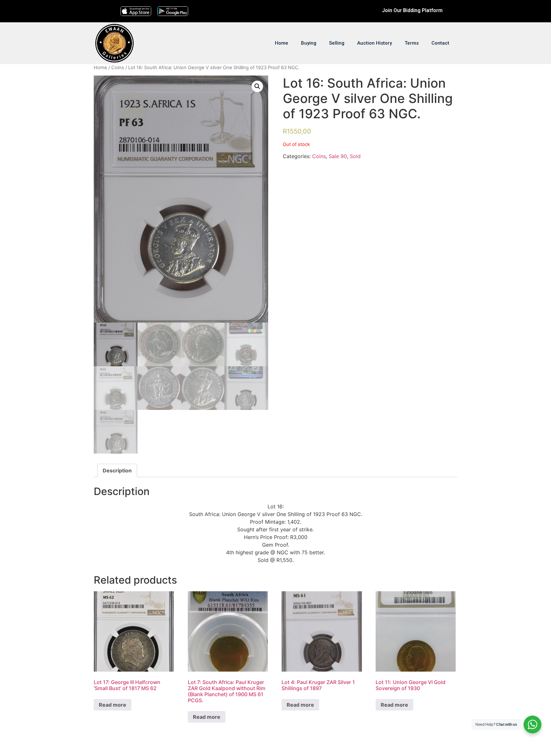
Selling (336, 43)
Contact (440, 43)
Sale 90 (338, 156)
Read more (112, 705)
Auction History (374, 43)
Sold (355, 156)
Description (117, 470)
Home (281, 43)
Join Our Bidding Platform (412, 10)
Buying (308, 43)
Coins (117, 67)
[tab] (117, 470)
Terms (412, 43)
